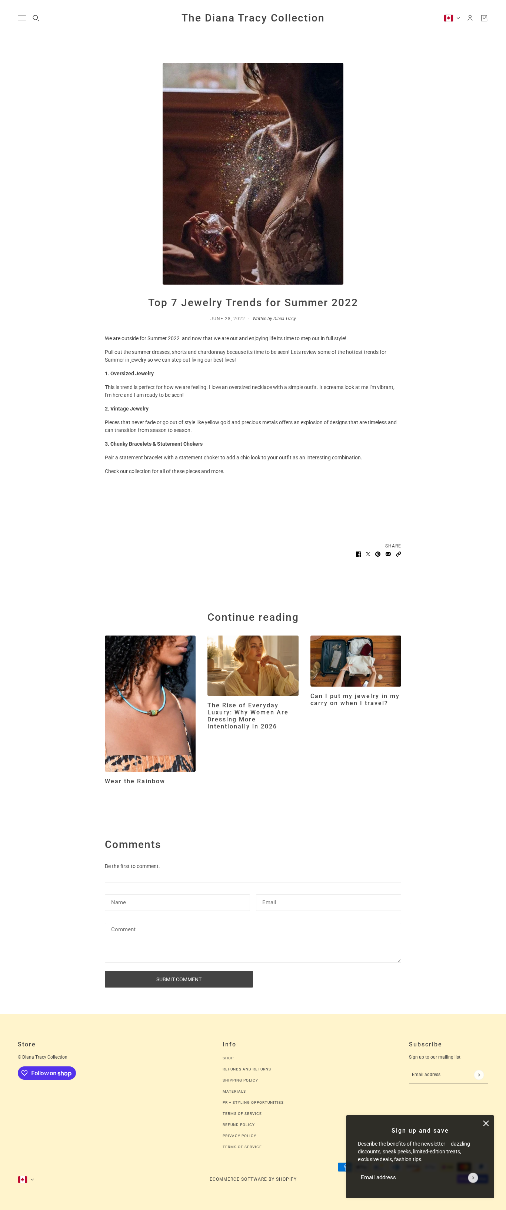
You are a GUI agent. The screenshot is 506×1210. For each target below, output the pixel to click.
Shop (228, 1058)
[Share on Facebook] (358, 554)
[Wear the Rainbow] (150, 704)
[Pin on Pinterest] (377, 554)
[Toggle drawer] (22, 18)
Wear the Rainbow (135, 781)
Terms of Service (242, 1114)
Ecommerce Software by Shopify (253, 1179)
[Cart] (484, 18)
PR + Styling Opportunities (253, 1102)
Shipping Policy (240, 1080)
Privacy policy (239, 1136)
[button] (398, 554)
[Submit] (473, 1178)
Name (118, 901)
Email (269, 901)
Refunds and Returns (247, 1069)
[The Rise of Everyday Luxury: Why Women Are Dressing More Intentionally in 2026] (252, 666)
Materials (234, 1091)
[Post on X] (368, 554)
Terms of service (242, 1147)
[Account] (470, 18)
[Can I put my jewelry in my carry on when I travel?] (355, 661)
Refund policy (239, 1125)
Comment (123, 929)
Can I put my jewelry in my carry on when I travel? (355, 700)
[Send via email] (388, 554)
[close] (486, 1123)
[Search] (36, 18)
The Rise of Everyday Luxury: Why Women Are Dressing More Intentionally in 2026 (248, 716)
